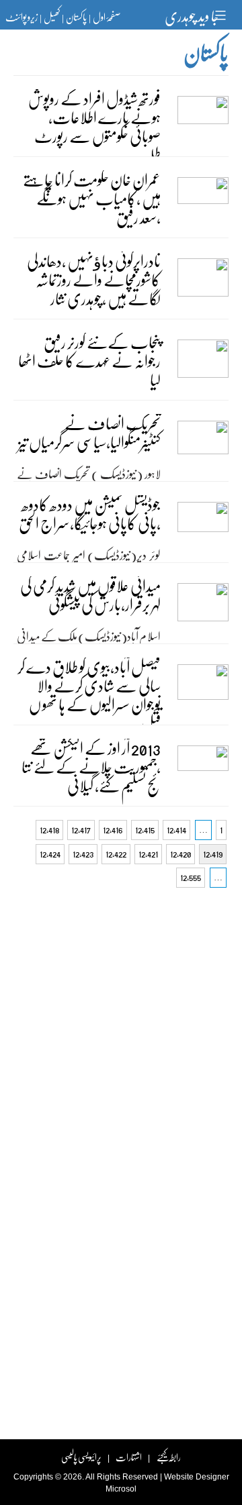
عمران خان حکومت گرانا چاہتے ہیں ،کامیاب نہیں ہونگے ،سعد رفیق (92, 198)
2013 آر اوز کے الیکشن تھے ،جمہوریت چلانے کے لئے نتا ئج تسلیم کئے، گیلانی (91, 766)
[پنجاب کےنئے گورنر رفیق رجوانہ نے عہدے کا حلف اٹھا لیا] (203, 368)
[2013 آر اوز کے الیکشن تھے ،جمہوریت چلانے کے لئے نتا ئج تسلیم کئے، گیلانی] (203, 774)
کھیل (52, 17)
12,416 (113, 829)
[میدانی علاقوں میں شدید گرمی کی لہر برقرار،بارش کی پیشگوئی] (203, 612)
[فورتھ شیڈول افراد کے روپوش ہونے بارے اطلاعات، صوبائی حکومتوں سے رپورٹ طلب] (203, 125)
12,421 (148, 854)
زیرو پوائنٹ (21, 17)
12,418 (49, 829)
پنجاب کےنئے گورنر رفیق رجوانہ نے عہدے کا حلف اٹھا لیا (89, 360)
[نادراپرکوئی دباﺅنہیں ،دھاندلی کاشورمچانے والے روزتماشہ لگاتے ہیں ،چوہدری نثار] (203, 287)
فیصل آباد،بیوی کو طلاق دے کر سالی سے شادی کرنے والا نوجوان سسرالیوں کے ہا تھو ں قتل (89, 695)
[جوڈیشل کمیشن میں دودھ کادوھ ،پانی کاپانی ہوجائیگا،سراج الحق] (203, 531)
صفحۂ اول (106, 17)
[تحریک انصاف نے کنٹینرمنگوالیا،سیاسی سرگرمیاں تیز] (203, 449)
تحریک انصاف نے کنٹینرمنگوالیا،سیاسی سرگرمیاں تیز (89, 432)
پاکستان (76, 17)
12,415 (145, 829)
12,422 (116, 854)
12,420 (180, 854)
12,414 (176, 829)
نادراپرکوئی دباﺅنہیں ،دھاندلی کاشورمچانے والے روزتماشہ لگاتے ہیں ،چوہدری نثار (94, 279)
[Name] (222, 15)
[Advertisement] (121, 1020)
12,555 (190, 877)
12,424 (50, 854)
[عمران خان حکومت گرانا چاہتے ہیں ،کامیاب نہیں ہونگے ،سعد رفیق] (203, 206)
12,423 (83, 854)
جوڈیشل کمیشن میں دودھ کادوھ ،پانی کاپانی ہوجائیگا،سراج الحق (90, 513)
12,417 (81, 829)
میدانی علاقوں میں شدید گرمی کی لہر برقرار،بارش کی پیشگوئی (90, 595)
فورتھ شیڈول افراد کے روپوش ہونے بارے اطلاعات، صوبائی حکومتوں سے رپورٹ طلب (94, 126)
